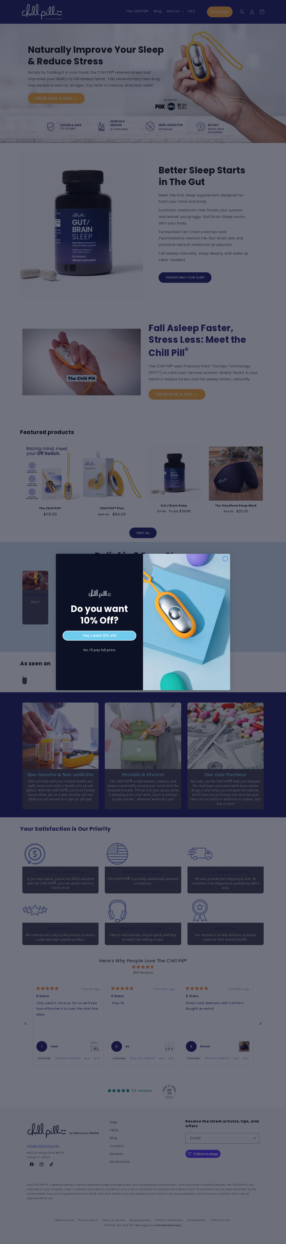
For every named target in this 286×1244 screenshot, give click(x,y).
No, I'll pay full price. (99, 650)
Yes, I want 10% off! (99, 635)
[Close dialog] (225, 558)
